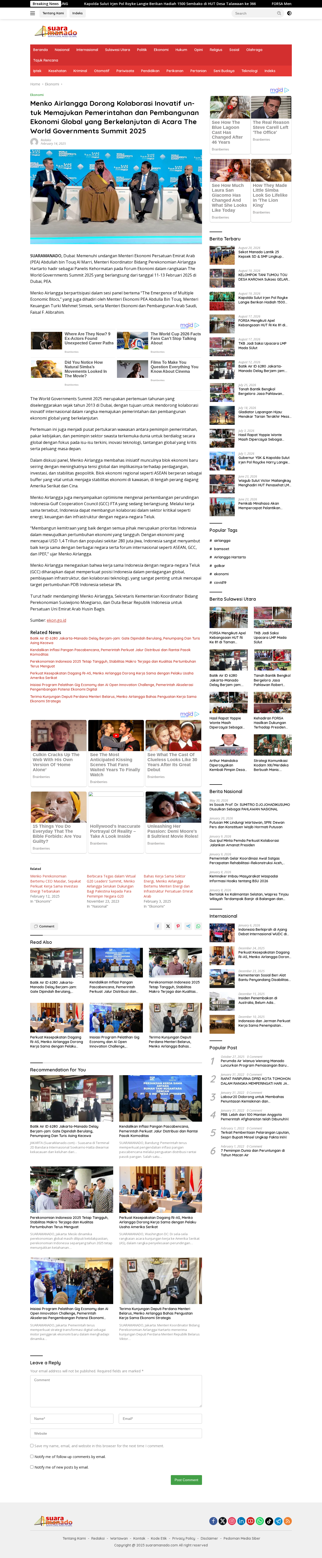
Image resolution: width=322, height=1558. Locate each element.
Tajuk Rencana (45, 60)
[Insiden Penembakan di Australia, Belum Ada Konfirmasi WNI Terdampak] (222, 1001)
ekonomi (221, 574)
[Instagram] (232, 1521)
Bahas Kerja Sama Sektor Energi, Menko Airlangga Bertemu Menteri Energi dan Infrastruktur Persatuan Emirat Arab (168, 886)
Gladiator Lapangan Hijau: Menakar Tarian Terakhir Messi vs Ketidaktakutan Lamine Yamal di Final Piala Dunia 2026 (264, 414)
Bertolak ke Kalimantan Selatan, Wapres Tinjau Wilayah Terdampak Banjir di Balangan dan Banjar (249, 896)
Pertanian (198, 71)
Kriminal (80, 71)
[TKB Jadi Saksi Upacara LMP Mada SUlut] (222, 346)
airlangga (222, 540)
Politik (142, 49)
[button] (279, 13)
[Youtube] (251, 1521)
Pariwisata (125, 71)
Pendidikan (150, 71)
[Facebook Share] (158, 926)
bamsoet (221, 548)
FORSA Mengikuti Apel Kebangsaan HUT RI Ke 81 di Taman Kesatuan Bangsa (261, 322)
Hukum (181, 49)
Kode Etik (159, 1538)
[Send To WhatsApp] (198, 926)
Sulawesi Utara (117, 49)
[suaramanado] (55, 31)
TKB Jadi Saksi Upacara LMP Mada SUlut (262, 345)
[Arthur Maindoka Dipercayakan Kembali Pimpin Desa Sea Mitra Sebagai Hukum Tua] (229, 745)
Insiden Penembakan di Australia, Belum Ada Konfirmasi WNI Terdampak (261, 1000)
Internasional (87, 49)
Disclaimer (209, 1538)
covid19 (220, 582)
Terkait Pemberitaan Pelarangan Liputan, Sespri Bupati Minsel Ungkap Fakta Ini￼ (255, 1134)
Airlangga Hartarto (230, 557)
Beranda (40, 49)
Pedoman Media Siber (242, 1538)
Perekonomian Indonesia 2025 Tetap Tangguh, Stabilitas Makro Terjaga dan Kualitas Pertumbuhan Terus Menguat (113, 663)
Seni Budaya (224, 71)
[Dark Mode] (289, 13)
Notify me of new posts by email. (61, 1467)
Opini (198, 49)
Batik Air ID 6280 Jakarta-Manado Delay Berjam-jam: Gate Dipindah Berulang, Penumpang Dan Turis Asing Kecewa (115, 640)
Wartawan (119, 1538)
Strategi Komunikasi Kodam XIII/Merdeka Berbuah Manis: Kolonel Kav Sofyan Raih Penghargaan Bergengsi (271, 765)
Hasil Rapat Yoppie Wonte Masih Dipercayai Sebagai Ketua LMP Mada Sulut (260, 436)
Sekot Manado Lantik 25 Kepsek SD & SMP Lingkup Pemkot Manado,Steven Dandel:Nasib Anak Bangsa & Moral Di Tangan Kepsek (263, 253)
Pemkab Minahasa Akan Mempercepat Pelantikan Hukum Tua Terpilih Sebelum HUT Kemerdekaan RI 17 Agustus (261, 505)
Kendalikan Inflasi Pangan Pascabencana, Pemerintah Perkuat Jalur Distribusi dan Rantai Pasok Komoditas (110, 652)
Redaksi (46, 140)
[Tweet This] (168, 926)
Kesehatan (57, 71)
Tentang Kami (53, 13)
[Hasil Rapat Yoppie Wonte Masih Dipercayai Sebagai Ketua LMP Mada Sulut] (222, 438)
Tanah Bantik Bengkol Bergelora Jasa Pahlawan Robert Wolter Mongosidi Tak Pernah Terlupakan (263, 391)
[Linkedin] (241, 1521)
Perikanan (175, 71)
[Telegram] (278, 1521)
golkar (219, 565)
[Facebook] (213, 1521)
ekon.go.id (56, 620)
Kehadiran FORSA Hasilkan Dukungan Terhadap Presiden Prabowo (270, 723)
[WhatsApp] (260, 1521)
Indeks (77, 13)
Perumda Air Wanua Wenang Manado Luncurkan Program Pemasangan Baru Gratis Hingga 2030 (254, 1062)
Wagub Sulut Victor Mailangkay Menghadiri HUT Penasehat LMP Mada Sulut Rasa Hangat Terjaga (264, 482)
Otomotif (101, 71)
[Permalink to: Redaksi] (34, 141)
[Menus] (33, 13)
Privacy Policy (183, 1538)
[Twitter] (223, 1521)
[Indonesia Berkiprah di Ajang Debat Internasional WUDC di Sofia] (222, 932)
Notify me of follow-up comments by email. (70, 1456)
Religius (216, 49)
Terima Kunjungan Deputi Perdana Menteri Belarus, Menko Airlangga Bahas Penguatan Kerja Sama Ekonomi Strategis (113, 698)
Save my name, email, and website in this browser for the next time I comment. (99, 1445)
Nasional (62, 49)
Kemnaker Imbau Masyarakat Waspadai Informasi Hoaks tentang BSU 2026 (244, 878)
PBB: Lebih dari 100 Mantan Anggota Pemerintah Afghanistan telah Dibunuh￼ (255, 1116)
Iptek (37, 71)
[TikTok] (269, 1521)
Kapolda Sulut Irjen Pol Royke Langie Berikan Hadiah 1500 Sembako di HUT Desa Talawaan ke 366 (101, 4)
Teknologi (250, 71)
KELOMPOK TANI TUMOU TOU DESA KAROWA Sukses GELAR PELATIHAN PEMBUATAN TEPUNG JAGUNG (263, 276)
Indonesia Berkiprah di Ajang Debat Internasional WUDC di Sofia (262, 931)
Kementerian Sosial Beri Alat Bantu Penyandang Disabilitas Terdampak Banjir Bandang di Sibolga (263, 977)
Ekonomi (161, 49)
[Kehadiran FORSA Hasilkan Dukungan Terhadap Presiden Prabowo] (273, 702)
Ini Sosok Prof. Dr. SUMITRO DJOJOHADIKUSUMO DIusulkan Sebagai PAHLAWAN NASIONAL (250, 806)
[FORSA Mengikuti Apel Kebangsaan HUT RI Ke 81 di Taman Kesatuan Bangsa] (222, 324)
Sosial (234, 49)
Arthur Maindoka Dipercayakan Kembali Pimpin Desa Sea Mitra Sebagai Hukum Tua (227, 765)
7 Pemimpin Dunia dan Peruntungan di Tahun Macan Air (253, 1152)
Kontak (139, 1538)
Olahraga (254, 49)
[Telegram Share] (188, 926)
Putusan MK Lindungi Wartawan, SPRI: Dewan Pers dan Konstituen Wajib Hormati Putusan (247, 824)
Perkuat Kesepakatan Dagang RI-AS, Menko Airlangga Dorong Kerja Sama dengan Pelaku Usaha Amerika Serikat (111, 675)
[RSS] (288, 1521)
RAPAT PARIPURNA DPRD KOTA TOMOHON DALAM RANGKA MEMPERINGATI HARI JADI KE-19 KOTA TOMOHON (256, 1080)
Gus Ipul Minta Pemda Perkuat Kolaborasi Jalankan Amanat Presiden (244, 842)
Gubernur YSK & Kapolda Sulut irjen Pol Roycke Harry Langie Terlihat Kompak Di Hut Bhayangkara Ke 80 (264, 459)
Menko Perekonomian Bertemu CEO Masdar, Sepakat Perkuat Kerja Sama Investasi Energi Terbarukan (55, 884)
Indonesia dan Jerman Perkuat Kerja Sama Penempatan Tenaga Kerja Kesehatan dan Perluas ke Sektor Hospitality (264, 1022)
